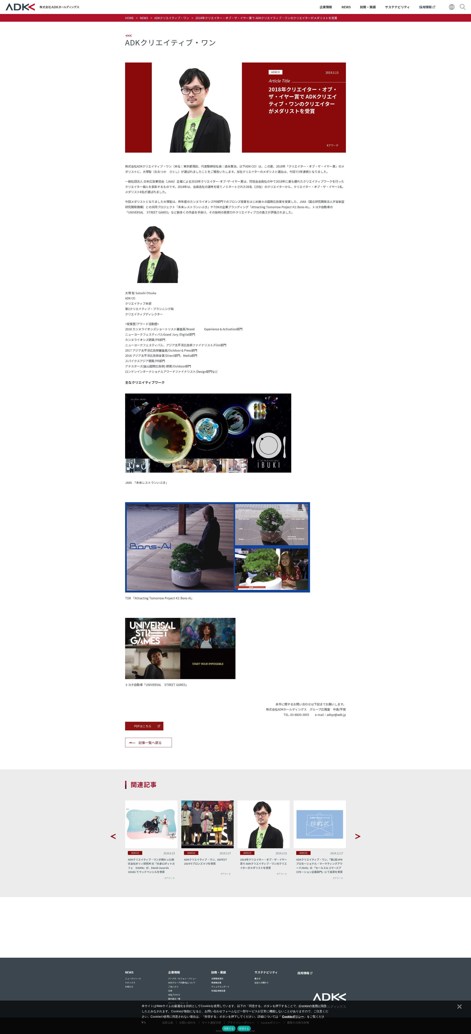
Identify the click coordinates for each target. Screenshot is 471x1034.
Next (358, 836)
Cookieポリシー (293, 1016)
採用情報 (426, 7)
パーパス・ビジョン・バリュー (182, 978)
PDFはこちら (142, 726)
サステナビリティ (397, 7)
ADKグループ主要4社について (181, 982)
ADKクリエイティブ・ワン (171, 18)
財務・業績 (368, 7)
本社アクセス (174, 994)
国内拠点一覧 (174, 998)
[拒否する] (459, 1006)
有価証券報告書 (218, 990)
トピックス (130, 982)
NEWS (346, 7)
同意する (229, 1028)
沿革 (170, 990)
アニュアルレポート (220, 986)
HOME (129, 18)
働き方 (257, 978)
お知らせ (129, 986)
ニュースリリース (133, 978)
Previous (113, 836)
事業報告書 (216, 982)
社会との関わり (261, 982)
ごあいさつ (173, 986)
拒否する (244, 1028)
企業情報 (326, 7)
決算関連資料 (217, 978)
